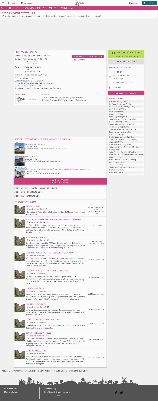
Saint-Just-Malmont (117, 144)
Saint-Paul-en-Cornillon (118, 152)
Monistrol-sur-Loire (121, 75)
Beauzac (112, 111)
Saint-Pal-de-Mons (116, 132)
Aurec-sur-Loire (115, 127)
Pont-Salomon (115, 122)
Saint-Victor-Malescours (119, 139)
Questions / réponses (52, 389)
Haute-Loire (118, 79)
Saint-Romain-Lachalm (118, 160)
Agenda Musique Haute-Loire (29, 191)
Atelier (101, 56)
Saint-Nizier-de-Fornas (118, 167)
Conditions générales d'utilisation (57, 392)
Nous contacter (10, 389)
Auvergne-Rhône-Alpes (122, 82)
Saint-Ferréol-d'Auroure (118, 129)
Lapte (111, 149)
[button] (126, 54)
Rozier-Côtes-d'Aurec (117, 137)
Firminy (112, 170)
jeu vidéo (30, 83)
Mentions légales (11, 392)
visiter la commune (126, 93)
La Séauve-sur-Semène (118, 106)
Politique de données (52, 395)
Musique (95, 56)
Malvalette (113, 114)
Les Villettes (114, 109)
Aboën (112, 165)
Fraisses (112, 162)
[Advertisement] (79, 34)
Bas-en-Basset (115, 101)
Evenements (18, 370)
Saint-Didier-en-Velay (117, 124)
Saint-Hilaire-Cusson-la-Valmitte (122, 154)
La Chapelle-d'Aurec (117, 104)
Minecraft (38, 83)
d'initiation (24, 81)
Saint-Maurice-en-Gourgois (120, 147)
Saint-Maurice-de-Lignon (119, 119)
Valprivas (113, 134)
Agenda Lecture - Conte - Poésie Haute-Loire (36, 187)
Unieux (112, 172)
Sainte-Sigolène (115, 117)
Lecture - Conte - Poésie (81, 56)
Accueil (5, 370)
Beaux (111, 157)
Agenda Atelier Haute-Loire (28, 195)
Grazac (112, 142)
